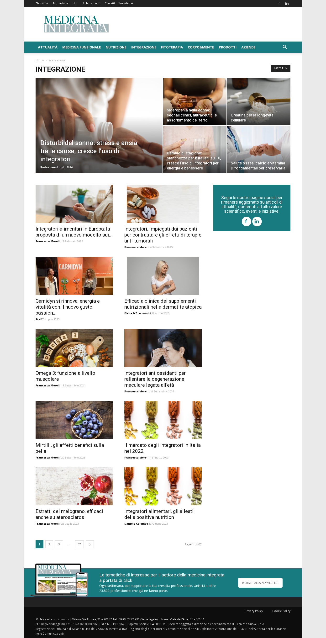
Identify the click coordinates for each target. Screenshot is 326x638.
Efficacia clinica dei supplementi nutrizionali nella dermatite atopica (163, 304)
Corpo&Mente (201, 47)
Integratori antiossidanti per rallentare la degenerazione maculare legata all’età (155, 379)
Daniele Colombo (136, 523)
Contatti (110, 3)
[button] (284, 47)
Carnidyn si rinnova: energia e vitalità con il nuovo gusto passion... (68, 307)
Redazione (48, 167)
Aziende (248, 47)
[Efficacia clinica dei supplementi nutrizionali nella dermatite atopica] (163, 276)
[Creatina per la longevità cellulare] (258, 101)
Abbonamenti (91, 3)
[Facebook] (279, 3)
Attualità (48, 47)
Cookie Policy (281, 611)
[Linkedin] (286, 3)
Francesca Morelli (48, 241)
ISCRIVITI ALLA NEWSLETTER (260, 583)
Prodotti (228, 47)
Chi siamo (42, 3)
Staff (39, 319)
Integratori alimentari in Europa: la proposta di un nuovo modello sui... (74, 232)
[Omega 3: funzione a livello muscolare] (74, 348)
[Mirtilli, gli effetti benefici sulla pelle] (74, 420)
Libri (75, 3)
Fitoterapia (172, 47)
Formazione (60, 3)
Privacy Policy (254, 611)
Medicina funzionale (81, 47)
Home (40, 60)
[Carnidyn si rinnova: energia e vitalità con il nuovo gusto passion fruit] (74, 276)
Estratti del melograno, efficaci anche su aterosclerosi (69, 514)
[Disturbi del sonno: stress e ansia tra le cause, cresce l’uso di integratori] (99, 133)
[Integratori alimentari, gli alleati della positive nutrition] (163, 486)
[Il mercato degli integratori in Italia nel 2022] (163, 420)
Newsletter (126, 3)
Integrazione (143, 47)
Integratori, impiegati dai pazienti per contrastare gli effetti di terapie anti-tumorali (162, 235)
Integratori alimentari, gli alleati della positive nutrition (159, 514)
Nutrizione (116, 47)
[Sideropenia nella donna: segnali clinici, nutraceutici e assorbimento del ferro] (194, 101)
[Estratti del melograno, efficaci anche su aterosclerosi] (74, 486)
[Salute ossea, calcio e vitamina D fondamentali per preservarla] (258, 149)
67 (79, 544)
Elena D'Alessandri (137, 313)
